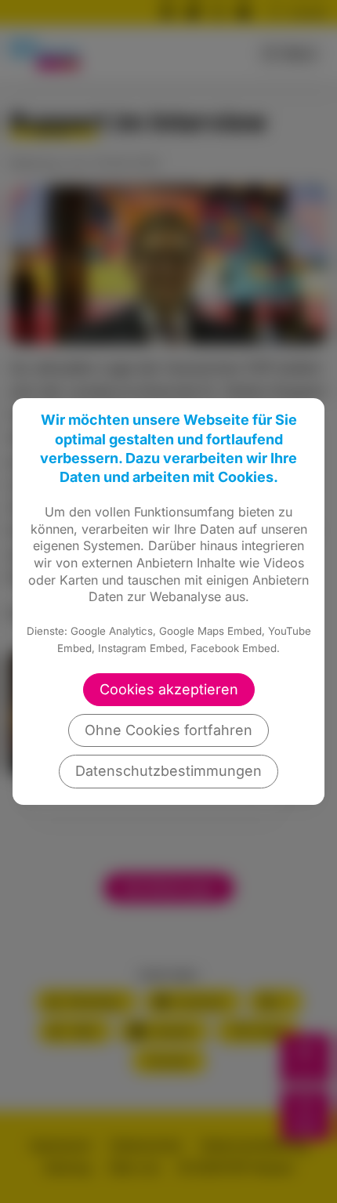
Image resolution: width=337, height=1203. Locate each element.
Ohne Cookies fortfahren (168, 730)
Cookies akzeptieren (169, 689)
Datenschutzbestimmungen (168, 771)
